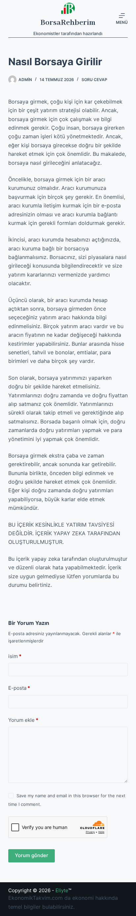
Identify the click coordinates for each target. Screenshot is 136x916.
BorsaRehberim (67, 22)
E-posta (19, 688)
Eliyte (61, 890)
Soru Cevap (94, 79)
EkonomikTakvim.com (35, 897)
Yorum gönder (31, 855)
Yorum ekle (23, 720)
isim (14, 656)
